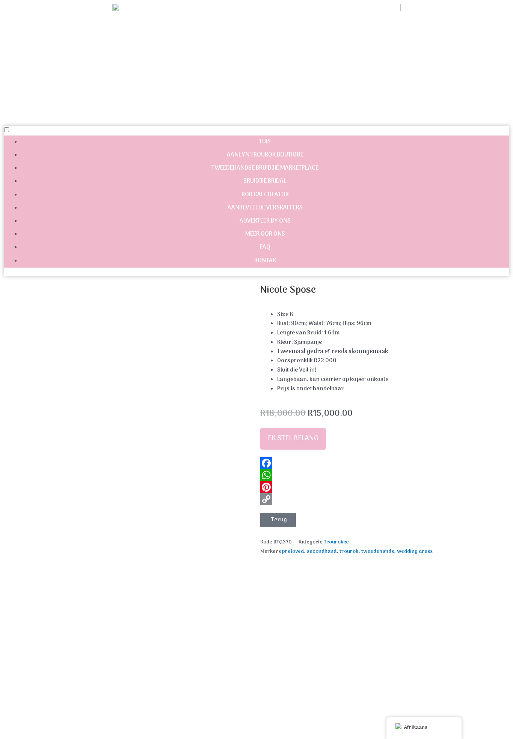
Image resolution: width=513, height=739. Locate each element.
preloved (293, 552)
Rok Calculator (265, 195)
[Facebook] (384, 463)
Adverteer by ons (265, 221)
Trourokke (336, 542)
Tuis (265, 142)
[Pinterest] (384, 487)
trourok (348, 552)
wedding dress (415, 552)
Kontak (265, 261)
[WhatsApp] (384, 475)
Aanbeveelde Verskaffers (265, 208)
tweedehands (377, 552)
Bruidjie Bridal (265, 181)
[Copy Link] (384, 499)
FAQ (265, 247)
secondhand (321, 552)
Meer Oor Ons (265, 234)
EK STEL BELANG (293, 438)
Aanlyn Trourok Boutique (265, 155)
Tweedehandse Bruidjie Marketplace (264, 168)
